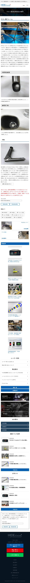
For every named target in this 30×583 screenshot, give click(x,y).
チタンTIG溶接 (6, 215)
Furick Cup (5, 383)
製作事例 (5, 413)
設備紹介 (4, 426)
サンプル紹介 (6, 409)
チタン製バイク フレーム (18, 215)
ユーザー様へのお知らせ (8, 361)
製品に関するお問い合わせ (15, 550)
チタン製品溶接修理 (7, 217)
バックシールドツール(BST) (9, 379)
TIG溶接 (13, 212)
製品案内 (15, 562)
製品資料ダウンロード (6, 397)
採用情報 (4, 430)
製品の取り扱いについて (8, 365)
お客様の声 (15, 390)
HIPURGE (5, 212)
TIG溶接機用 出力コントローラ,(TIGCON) (12, 372)
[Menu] (27, 5)
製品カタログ (15, 575)
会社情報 (4, 423)
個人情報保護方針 (15, 572)
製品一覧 (15, 387)
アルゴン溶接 (21, 212)
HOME (15, 559)
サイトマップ (15, 577)
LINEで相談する (15, 555)
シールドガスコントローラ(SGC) (10, 376)
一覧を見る (15, 470)
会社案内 (15, 565)
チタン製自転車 (18, 217)
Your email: (3, 198)
